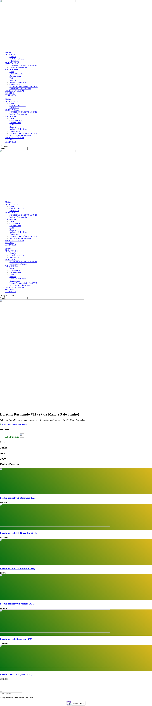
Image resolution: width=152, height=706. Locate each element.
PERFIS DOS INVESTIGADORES (23, 65)
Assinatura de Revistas (18, 82)
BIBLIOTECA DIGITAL (14, 91)
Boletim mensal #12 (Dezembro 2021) (18, 498)
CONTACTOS (10, 95)
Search (2, 148)
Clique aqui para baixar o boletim (14, 424)
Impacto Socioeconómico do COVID (24, 87)
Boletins (13, 80)
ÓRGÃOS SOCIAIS (18, 59)
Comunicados (15, 84)
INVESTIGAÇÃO (12, 63)
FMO (12, 78)
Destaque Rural (15, 76)
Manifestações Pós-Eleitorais (20, 89)
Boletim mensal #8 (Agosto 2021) (16, 639)
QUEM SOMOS (11, 55)
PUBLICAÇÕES (11, 69)
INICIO (8, 52)
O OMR (13, 57)
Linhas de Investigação (18, 67)
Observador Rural (16, 74)
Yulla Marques (12, 437)
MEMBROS (14, 61)
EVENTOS (9, 93)
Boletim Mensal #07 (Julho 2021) (16, 674)
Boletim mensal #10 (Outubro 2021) (17, 568)
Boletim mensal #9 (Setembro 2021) (17, 603)
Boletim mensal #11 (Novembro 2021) (18, 533)
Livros (12, 72)
